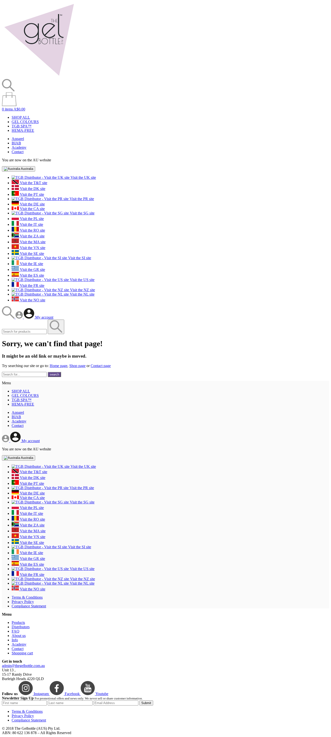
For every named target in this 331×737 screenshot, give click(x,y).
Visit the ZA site (32, 236)
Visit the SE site (31, 253)
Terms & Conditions (27, 597)
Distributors (21, 627)
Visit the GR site (32, 269)
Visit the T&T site (33, 183)
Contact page (101, 366)
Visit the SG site (82, 213)
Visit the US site (82, 280)
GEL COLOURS (25, 122)
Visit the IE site (31, 264)
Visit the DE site (32, 204)
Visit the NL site (82, 294)
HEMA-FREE (23, 130)
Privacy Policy (23, 602)
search (54, 374)
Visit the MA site (32, 242)
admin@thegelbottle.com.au (23, 666)
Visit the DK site (32, 189)
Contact (18, 152)
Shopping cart (22, 653)
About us (19, 636)
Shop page (77, 366)
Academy (19, 147)
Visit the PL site (31, 219)
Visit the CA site (32, 209)
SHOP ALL (21, 117)
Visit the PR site (81, 199)
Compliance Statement (29, 606)
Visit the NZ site (82, 290)
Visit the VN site (32, 248)
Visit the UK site (83, 177)
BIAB (16, 143)
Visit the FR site (31, 285)
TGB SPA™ (22, 126)
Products (18, 622)
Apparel (18, 139)
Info (15, 640)
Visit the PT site (31, 194)
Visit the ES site (31, 275)
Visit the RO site (32, 230)
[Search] (9, 317)
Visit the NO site (32, 300)
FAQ (15, 631)
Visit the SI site (79, 258)
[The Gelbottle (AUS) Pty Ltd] (39, 77)
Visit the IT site (31, 224)
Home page (58, 366)
